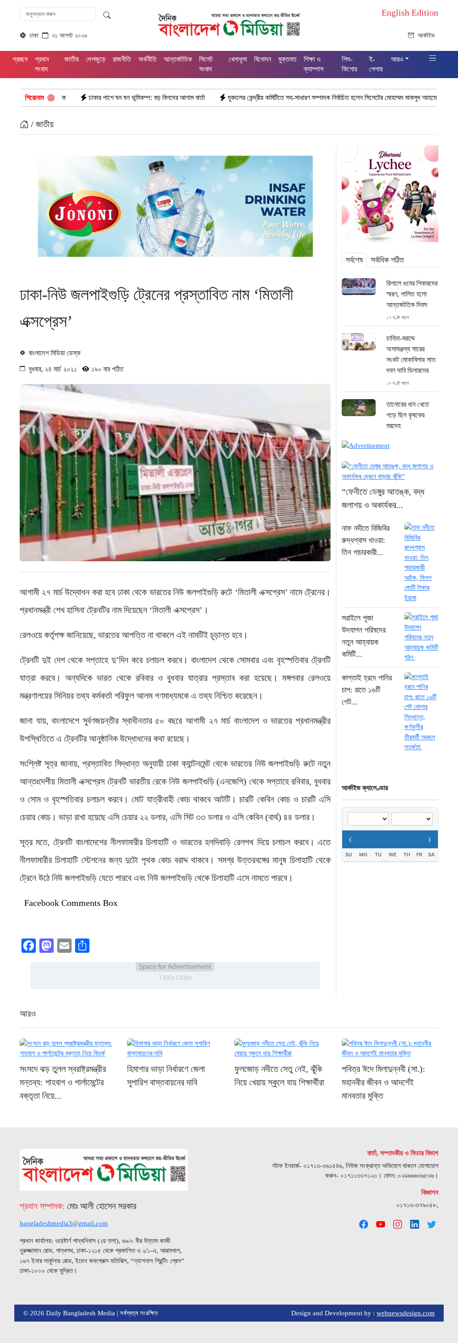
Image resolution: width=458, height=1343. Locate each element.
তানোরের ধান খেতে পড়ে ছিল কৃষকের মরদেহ (407, 415)
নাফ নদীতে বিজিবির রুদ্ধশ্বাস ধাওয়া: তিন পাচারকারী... (366, 540)
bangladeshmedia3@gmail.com (64, 1223)
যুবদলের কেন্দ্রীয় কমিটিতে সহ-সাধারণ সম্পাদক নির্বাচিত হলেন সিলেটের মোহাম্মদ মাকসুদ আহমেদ (277, 97)
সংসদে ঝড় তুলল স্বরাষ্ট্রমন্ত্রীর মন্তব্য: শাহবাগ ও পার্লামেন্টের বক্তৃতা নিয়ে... (63, 1082)
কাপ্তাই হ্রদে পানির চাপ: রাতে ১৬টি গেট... (367, 689)
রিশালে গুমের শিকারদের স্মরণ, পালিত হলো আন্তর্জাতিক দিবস (411, 294)
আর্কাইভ (426, 35)
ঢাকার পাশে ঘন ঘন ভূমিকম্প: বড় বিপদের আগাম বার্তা (90, 97)
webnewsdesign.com (406, 1313)
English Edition (410, 12)
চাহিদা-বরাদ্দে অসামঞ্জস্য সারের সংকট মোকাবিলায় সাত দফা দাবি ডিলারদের (411, 354)
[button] (433, 59)
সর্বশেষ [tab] (354, 259)
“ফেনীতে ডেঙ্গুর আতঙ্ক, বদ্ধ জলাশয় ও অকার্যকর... (383, 498)
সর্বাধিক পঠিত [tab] (387, 259)
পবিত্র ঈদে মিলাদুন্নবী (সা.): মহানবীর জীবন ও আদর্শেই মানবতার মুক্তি (383, 1082)
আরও (28, 1013)
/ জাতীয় (41, 124)
